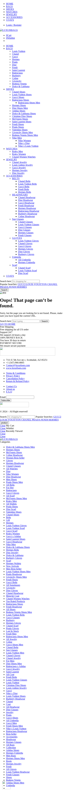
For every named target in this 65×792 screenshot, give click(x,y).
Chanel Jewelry (19, 162)
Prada (15, 62)
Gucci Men (11, 723)
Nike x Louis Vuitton (28, 146)
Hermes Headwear (27, 208)
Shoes (9, 777)
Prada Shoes (18, 127)
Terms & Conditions (15, 373)
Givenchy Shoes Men (22, 132)
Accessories (11, 736)
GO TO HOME (7, 324)
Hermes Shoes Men (15, 758)
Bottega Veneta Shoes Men (25, 135)
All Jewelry (11, 639)
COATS (10, 20)
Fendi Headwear (26, 205)
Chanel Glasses (25, 222)
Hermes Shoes (19, 105)
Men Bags (11, 755)
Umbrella (16, 257)
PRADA (4, 287)
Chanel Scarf (24, 268)
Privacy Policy (13, 376)
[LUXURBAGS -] (9, 30)
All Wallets (11, 504)
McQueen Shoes (20, 119)
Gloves (9, 460)
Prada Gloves (12, 628)
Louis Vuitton (18, 51)
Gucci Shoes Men (14, 644)
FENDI (13, 287)
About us (10, 389)
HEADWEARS (20, 194)
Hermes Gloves (25, 249)
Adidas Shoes (18, 111)
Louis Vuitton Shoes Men (18, 571)
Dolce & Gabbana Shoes (24, 113)
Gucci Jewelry (19, 167)
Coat (8, 704)
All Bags (10, 745)
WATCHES (11, 12)
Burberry (16, 75)
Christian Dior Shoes (22, 116)
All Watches (12, 468)
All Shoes (10, 609)
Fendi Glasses (24, 235)
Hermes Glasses (25, 232)
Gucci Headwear (26, 203)
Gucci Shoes (18, 97)
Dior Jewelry (18, 173)
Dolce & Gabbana (20, 86)
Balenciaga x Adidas (16, 666)
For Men (10, 661)
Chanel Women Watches (24, 157)
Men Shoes (11, 479)
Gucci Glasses (25, 227)
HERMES (22, 287)
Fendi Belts (23, 189)
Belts (8, 517)
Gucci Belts (23, 186)
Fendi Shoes (18, 124)
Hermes (16, 59)
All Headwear (13, 707)
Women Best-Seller (15, 458)
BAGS (9, 6)
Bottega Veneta (19, 83)
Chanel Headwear (26, 197)
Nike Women (24, 140)
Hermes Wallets (13, 563)
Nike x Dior (24, 143)
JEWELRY (11, 14)
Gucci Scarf (11, 531)
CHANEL (52, 284)
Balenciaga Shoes (20, 100)
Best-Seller (11, 734)
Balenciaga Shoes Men (29, 102)
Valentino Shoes (20, 129)
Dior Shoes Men (20, 108)
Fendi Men (11, 634)
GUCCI (22, 284)
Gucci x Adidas (13, 536)
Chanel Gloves (25, 243)
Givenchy (16, 81)
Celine (15, 78)
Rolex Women (19, 154)
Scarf (14, 265)
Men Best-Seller (13, 569)
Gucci (15, 56)
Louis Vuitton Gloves (28, 240)
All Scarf (10, 495)
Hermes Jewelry (20, 170)
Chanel (15, 54)
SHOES (10, 9)
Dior (14, 64)
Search (4, 290)
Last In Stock (12, 631)
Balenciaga (17, 73)
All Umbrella (24, 259)
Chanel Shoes (18, 92)
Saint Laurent (18, 70)
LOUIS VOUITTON (36, 284)
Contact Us (11, 386)
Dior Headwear (25, 200)
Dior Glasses (24, 230)
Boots (9, 761)
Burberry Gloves (26, 254)
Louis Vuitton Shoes (22, 94)
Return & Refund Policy (17, 381)
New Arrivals (12, 566)
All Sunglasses (13, 585)
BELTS (16, 178)
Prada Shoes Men (14, 482)
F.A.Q (9, 392)
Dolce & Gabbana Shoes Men (20, 447)
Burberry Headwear (27, 213)
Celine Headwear (26, 216)
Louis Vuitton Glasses (28, 224)
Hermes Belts (24, 192)
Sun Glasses (18, 219)
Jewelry (9, 712)
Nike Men (17, 138)
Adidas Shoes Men (15, 782)
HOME (9, 3)
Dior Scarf (23, 273)
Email (3, 397)
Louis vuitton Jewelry (22, 165)
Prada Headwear (14, 574)
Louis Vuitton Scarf (27, 270)
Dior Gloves (24, 251)
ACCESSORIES (14, 17)
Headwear (11, 739)
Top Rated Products (15, 601)
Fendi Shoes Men (14, 726)
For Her (10, 487)
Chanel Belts (24, 181)
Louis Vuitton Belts (27, 184)
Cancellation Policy (15, 378)
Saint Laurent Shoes (21, 121)
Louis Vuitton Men (15, 653)
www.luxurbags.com (16, 368)
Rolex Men (17, 151)
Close (2, 425)
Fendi (15, 67)
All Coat (10, 674)
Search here (6, 281)
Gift (8, 520)
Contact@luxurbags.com (18, 365)
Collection (11, 747)
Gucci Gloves (24, 246)
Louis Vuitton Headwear (18, 772)
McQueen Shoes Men (16, 498)
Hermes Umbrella (26, 262)
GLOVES (17, 238)
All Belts (10, 485)
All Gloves (11, 769)
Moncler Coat (12, 596)
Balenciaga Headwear (28, 211)
